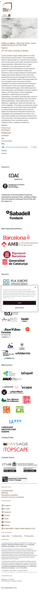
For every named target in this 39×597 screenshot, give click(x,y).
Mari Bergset (5, 130)
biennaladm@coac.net (9, 588)
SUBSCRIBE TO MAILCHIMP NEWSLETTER (19, 528)
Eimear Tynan (6, 128)
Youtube (7, 515)
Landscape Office (7, 491)
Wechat (6, 525)
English (5, 15)
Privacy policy (29, 536)
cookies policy (10, 297)
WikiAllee (4, 493)
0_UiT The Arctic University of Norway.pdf (16, 147)
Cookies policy (17, 536)
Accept (19, 303)
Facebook (7, 512)
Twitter (6, 519)
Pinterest (7, 522)
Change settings (19, 307)
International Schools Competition (12, 497)
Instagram (7, 505)
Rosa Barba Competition (9, 495)
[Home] (3, 7)
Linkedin (7, 509)
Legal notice (5, 536)
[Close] (35, 287)
